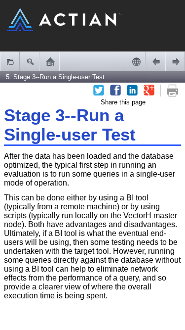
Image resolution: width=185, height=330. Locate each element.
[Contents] (9, 61)
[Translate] (135, 61)
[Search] (29, 61)
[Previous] (155, 61)
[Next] (175, 61)
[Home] (49, 61)
